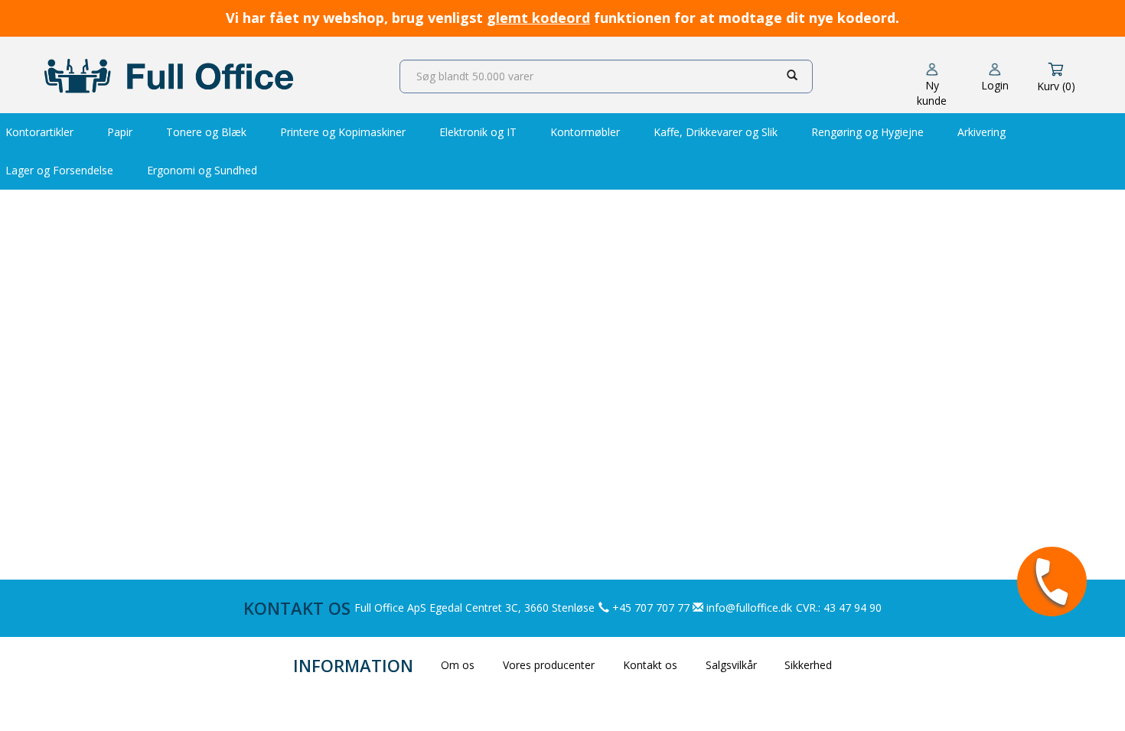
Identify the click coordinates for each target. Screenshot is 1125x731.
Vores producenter (549, 665)
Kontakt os (650, 665)
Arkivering (981, 132)
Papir (119, 132)
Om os (457, 665)
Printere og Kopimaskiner (343, 132)
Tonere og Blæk (206, 132)
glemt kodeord (538, 17)
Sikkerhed (808, 665)
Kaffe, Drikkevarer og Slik (716, 132)
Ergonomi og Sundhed (202, 170)
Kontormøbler (585, 132)
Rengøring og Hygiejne (867, 132)
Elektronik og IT (478, 132)
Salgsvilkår (731, 665)
